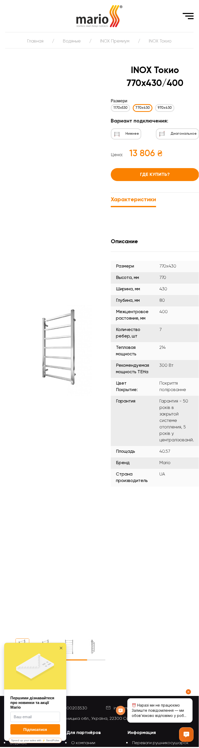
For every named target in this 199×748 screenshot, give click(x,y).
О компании (83, 743)
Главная (35, 41)
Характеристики (133, 200)
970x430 (165, 108)
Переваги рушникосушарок (160, 743)
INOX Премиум (114, 41)
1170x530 (120, 108)
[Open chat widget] (186, 734)
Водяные (72, 41)
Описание (124, 241)
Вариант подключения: (139, 121)
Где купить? (155, 174)
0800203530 (74, 708)
